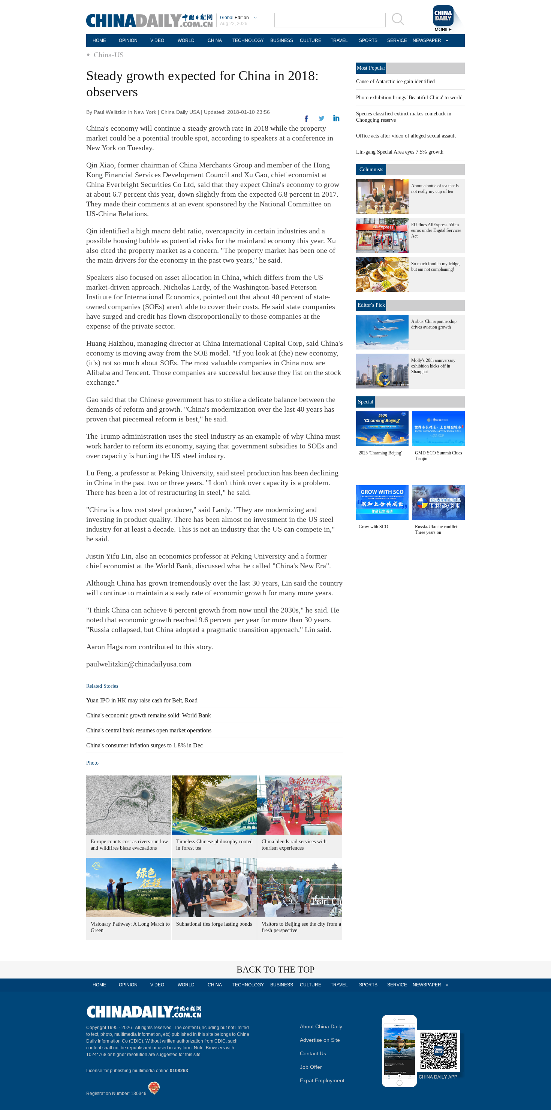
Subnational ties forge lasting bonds (214, 924)
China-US (109, 55)
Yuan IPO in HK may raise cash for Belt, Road (142, 700)
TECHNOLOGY (248, 40)
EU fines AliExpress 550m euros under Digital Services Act (436, 230)
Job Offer (311, 1067)
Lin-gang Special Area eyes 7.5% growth (399, 152)
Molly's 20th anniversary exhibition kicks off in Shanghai (433, 366)
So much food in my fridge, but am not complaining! (435, 266)
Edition (234, 17)
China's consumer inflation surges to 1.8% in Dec (144, 745)
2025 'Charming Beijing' (380, 453)
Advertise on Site (320, 1040)
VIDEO (157, 40)
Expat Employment (322, 1080)
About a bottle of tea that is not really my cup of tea (435, 188)
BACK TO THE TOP (275, 969)
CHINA (215, 40)
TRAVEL (339, 40)
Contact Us (313, 1053)
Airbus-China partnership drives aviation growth (434, 324)
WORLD (186, 40)
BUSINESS (281, 40)
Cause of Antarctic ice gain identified (395, 81)
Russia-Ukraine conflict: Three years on (436, 529)
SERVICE (397, 40)
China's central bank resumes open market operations (148, 730)
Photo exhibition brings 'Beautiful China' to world (409, 97)
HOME (99, 40)
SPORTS (368, 40)
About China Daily (321, 1026)
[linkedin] (321, 120)
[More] (306, 121)
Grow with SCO (373, 526)
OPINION (128, 40)
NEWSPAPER (426, 40)
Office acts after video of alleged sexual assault (406, 136)
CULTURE (310, 40)
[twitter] (336, 120)
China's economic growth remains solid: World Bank (148, 715)
